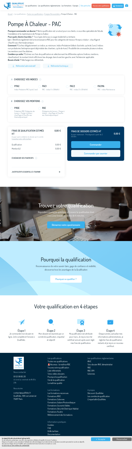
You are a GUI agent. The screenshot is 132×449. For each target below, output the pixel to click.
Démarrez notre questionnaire (66, 224)
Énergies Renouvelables (52, 14)
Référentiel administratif (25, 66)
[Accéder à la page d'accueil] (19, 363)
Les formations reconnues (58, 393)
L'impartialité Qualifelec (97, 399)
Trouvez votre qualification (101, 6)
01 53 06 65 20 (20, 376)
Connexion (119, 6)
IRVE (89, 361)
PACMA (101, 86)
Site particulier (85, 6)
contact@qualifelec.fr (22, 392)
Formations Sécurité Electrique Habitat (63, 408)
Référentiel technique (59, 66)
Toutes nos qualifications (35, 14)
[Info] (42, 101)
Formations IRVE (54, 396)
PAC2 (72, 86)
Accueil (10, 14)
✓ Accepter (100, 439)
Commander (95, 144)
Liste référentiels (54, 370)
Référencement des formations (60, 415)
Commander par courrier (95, 153)
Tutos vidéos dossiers (56, 373)
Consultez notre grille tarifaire (21, 139)
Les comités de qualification (99, 396)
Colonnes (91, 373)
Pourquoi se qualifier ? (66, 279)
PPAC (16, 86)
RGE (44, 108)
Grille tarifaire (53, 431)
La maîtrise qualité (55, 383)
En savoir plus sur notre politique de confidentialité (15, 445)
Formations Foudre (55, 411)
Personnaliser (122, 439)
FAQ (49, 428)
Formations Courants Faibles (59, 405)
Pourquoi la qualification (57, 377)
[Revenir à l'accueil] (14, 6)
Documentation (54, 434)
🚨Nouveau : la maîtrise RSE (59, 364)
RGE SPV (91, 370)
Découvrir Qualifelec (96, 393)
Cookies (51, 425)
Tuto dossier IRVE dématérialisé (100, 364)
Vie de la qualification (56, 380)
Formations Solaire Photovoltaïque (61, 402)
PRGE (16, 108)
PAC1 (44, 86)
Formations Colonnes (56, 399)
